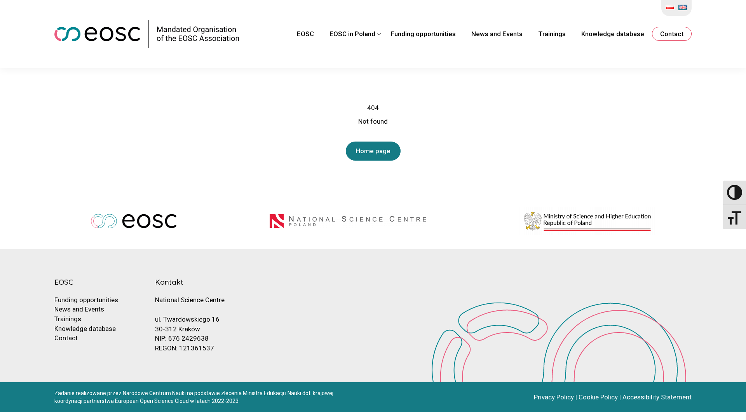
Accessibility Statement (657, 397)
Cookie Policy (598, 397)
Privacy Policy (554, 397)
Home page (373, 151)
